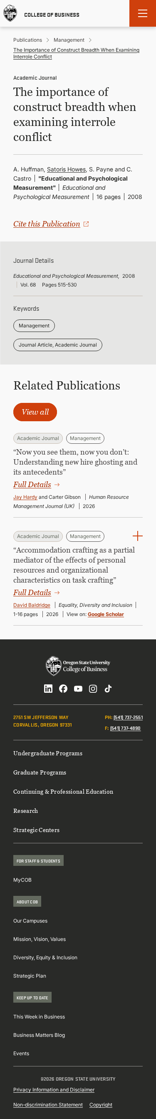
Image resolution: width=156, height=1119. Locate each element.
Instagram (93, 688)
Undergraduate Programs (47, 753)
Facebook (63, 688)
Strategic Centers (36, 829)
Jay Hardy (25, 497)
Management (69, 40)
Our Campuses (30, 921)
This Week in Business (39, 1016)
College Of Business (51, 14)
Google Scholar (106, 614)
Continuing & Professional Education (63, 791)
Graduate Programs (39, 772)
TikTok (108, 688)
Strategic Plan (29, 976)
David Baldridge (31, 605)
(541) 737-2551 (128, 717)
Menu (142, 13)
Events (21, 1053)
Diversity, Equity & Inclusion (45, 957)
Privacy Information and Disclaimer (53, 1089)
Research (25, 810)
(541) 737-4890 (125, 728)
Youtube (78, 688)
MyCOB (22, 880)
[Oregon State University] (10, 13)
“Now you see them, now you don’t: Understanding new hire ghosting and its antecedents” (75, 462)
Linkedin (48, 688)
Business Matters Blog (39, 1035)
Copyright (100, 1104)
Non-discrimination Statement (48, 1104)
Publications (27, 40)
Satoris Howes (66, 169)
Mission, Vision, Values (39, 939)
